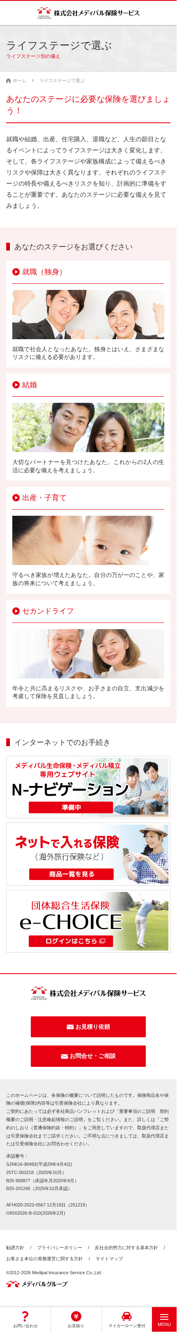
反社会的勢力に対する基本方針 (126, 1247)
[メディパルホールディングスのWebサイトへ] (37, 1284)
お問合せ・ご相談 (93, 1055)
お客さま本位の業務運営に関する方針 (44, 1258)
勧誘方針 (15, 1247)
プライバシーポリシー (59, 1247)
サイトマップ (109, 1258)
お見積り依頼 (93, 1026)
